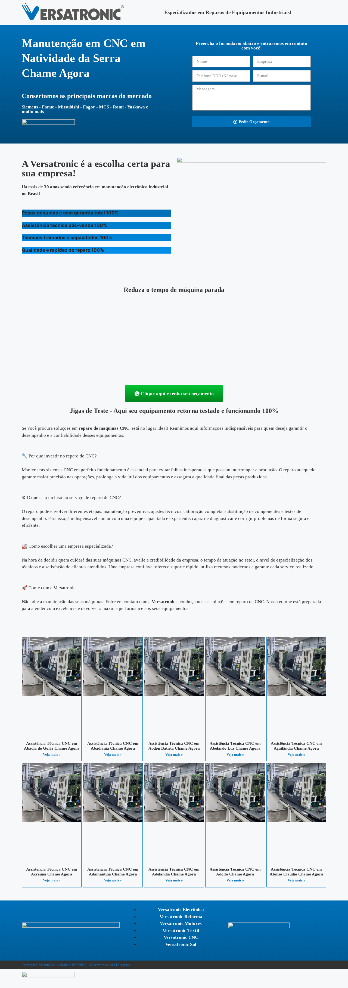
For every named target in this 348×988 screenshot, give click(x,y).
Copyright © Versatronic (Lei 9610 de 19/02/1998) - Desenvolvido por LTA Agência (76, 965)
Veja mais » (52, 754)
